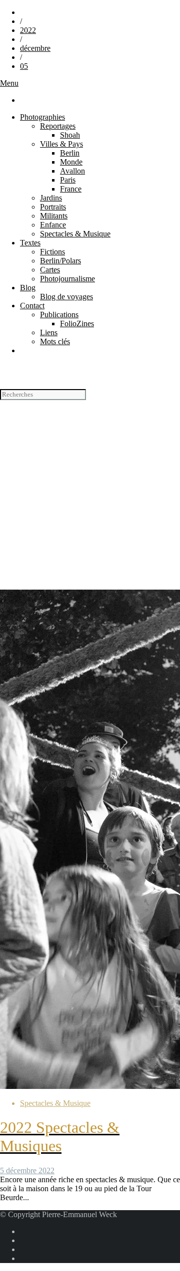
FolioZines (77, 323)
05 (24, 66)
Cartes (50, 269)
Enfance (53, 224)
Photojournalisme (67, 278)
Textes (30, 242)
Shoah (70, 135)
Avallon (72, 171)
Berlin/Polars (60, 260)
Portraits (53, 207)
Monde (71, 162)
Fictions (52, 251)
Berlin (70, 153)
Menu (9, 83)
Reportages (58, 126)
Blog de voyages (66, 296)
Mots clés (55, 341)
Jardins (51, 198)
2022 (28, 30)
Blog (28, 287)
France (71, 189)
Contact (32, 305)
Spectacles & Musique (75, 233)
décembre (35, 48)
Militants (54, 216)
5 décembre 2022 (27, 1170)
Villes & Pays (61, 144)
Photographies (42, 117)
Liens (49, 332)
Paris (68, 180)
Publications (59, 314)
